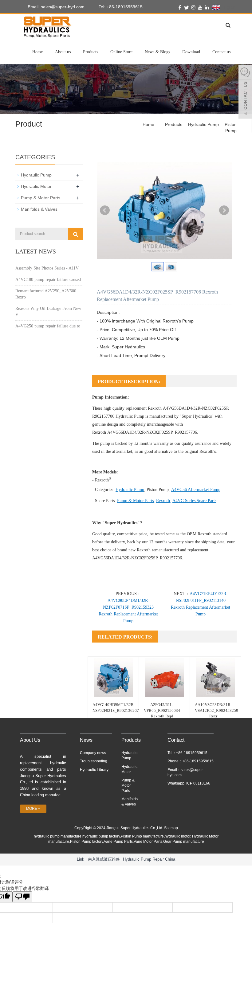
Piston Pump (158, 489)
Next (224, 210)
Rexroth (163, 500)
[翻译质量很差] (22, 896)
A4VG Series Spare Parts (194, 500)
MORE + (33, 808)
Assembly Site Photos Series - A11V (47, 268)
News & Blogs (157, 52)
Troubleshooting (93, 761)
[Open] (245, 92)
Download (191, 52)
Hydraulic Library (94, 770)
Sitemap (171, 828)
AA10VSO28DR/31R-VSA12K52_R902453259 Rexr (216, 710)
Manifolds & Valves (39, 209)
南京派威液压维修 (104, 859)
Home (37, 52)
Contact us (221, 52)
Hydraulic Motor (36, 186)
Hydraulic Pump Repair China (149, 859)
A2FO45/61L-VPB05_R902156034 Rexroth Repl (162, 710)
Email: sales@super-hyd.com (55, 6)
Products (90, 52)
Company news (93, 753)
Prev (105, 210)
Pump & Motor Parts (135, 500)
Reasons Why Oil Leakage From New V (48, 311)
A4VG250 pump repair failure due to (47, 326)
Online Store (121, 52)
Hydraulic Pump (203, 124)
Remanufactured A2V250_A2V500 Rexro (45, 294)
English (228, 7)
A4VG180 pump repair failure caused (48, 279)
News (86, 740)
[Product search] (75, 234)
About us (63, 52)
